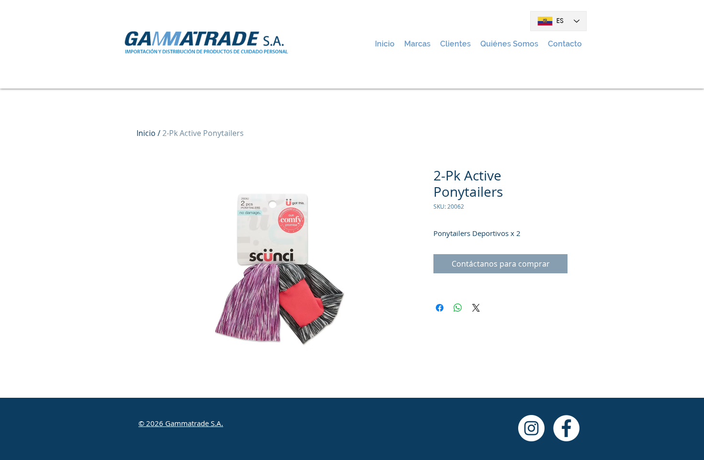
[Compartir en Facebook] (439, 308)
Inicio (146, 133)
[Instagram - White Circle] (531, 428)
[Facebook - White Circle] (566, 428)
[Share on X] (476, 308)
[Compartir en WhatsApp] (458, 308)
